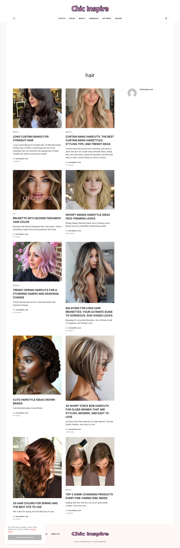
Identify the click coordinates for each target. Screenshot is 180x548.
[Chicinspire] (90, 9)
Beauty (16, 132)
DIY (14, 214)
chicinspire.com (21, 158)
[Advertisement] (90, 42)
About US (55, 534)
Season (16, 285)
